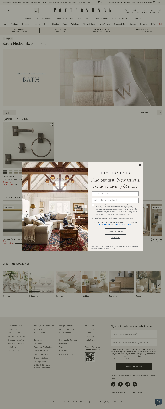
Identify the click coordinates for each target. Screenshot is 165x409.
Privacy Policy (104, 224)
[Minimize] (140, 165)
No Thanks (115, 237)
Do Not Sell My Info (119, 247)
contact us (126, 214)
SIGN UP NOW (115, 231)
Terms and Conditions (123, 224)
